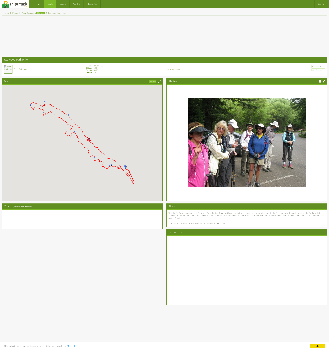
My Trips (36, 4)
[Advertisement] (164, 36)
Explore (63, 4)
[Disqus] (246, 270)
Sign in (321, 4)
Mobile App (92, 4)
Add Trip (76, 4)
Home (6, 13)
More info (71, 346)
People (50, 4)
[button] (318, 70)
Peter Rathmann (32, 13)
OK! (317, 345)
